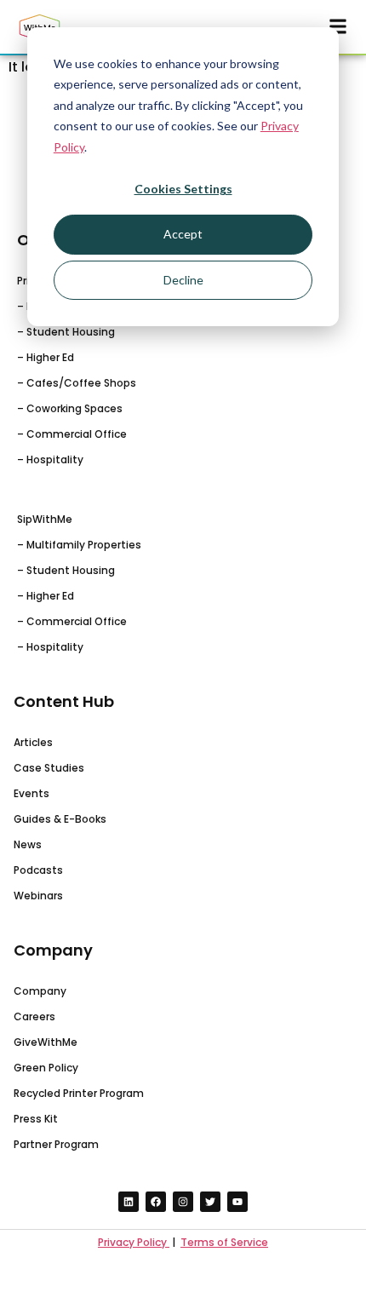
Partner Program (56, 1144)
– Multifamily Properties (79, 544)
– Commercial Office (72, 434)
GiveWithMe (45, 1042)
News (28, 844)
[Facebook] (156, 1202)
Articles (33, 742)
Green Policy (46, 1067)
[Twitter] (210, 1202)
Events (31, 793)
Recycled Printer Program (79, 1093)
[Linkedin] (128, 1202)
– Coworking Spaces (70, 408)
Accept (183, 234)
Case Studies (49, 768)
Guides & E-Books (60, 819)
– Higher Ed (45, 357)
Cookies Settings (183, 188)
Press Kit (36, 1118)
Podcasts (38, 870)
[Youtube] (237, 1202)
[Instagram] (183, 1202)
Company (40, 991)
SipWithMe (44, 519)
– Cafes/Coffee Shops (76, 383)
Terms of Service (224, 1242)
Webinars (38, 895)
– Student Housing (66, 331)
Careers (34, 1016)
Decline (183, 280)
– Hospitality (50, 459)
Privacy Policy (133, 1242)
